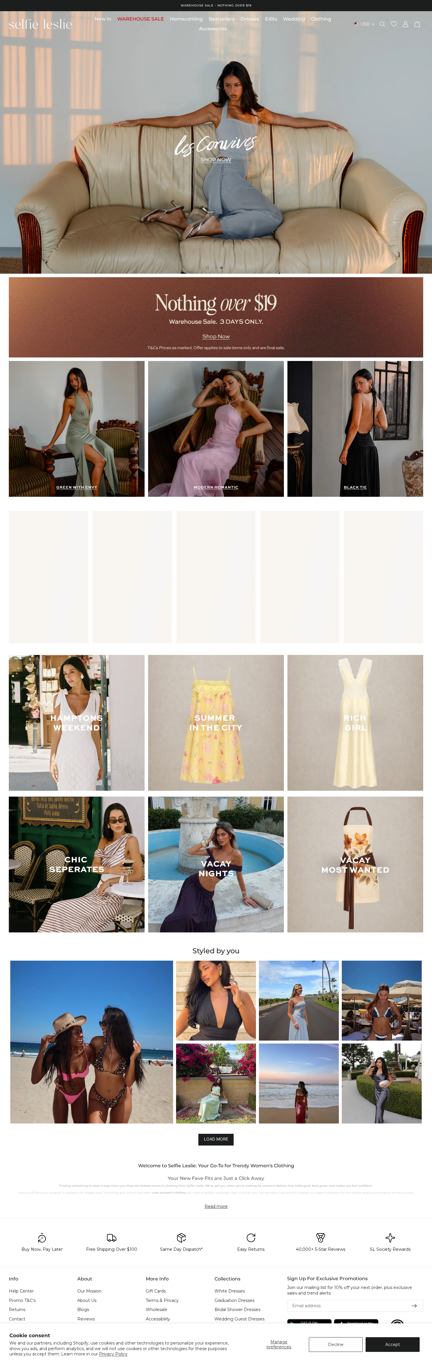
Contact (17, 1319)
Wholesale (156, 1309)
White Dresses (230, 1291)
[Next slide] (423, 142)
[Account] (405, 24)
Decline (336, 1344)
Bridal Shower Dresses (237, 1309)
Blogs (83, 1309)
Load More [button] (216, 1139)
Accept (392, 1344)
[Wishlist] (394, 24)
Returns (17, 1309)
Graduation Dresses (234, 1300)
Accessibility (158, 1319)
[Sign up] (414, 1306)
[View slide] (216, 317)
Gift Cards (156, 1291)
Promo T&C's (22, 1300)
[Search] (383, 24)
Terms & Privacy (162, 1300)
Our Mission (89, 1291)
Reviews (86, 1319)
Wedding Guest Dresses (239, 1319)
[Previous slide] (9, 142)
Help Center (21, 1291)
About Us (86, 1300)
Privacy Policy (113, 1354)
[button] (91, 1042)
